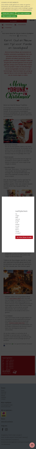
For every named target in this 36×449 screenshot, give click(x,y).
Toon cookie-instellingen (23, 13)
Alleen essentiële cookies (9, 16)
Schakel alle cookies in (8, 13)
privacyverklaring (27, 10)
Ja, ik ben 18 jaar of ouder (24, 237)
